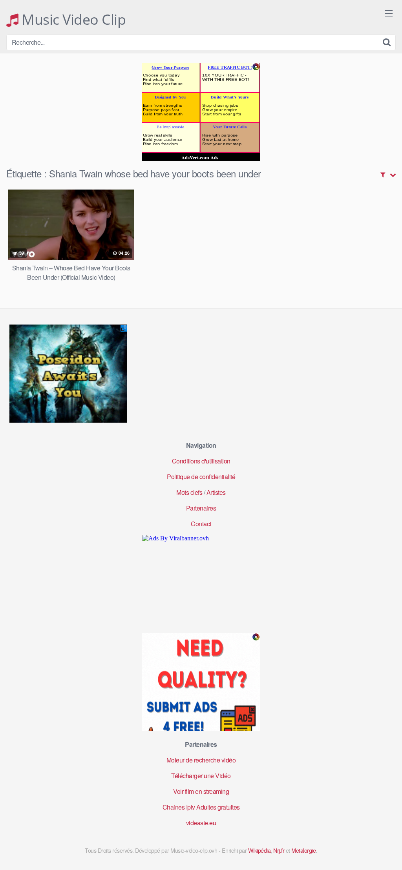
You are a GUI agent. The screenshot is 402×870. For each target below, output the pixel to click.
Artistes (216, 492)
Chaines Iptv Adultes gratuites (201, 807)
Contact (201, 523)
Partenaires (201, 508)
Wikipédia (259, 850)
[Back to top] (380, 844)
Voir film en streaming (201, 791)
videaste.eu (201, 822)
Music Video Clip (72, 20)
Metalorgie (303, 850)
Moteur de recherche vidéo (201, 759)
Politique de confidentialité (201, 476)
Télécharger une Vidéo (201, 775)
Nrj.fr (278, 850)
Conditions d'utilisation (201, 460)
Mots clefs (189, 492)
